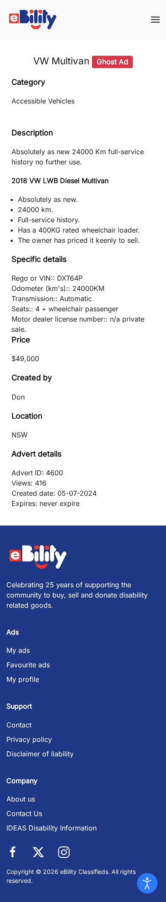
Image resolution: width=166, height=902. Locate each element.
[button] (155, 19)
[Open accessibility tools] (147, 883)
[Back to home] (33, 19)
